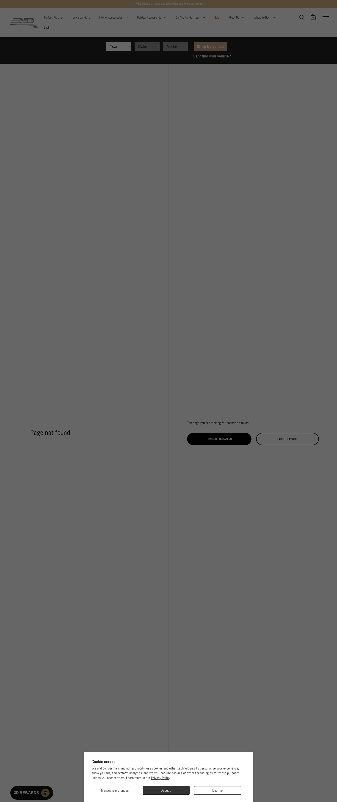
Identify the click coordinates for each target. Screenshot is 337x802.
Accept (166, 790)
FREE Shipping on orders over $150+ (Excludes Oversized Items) (168, 3)
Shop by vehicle (211, 47)
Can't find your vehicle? (212, 56)
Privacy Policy (160, 777)
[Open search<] (301, 17)
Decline (217, 790)
